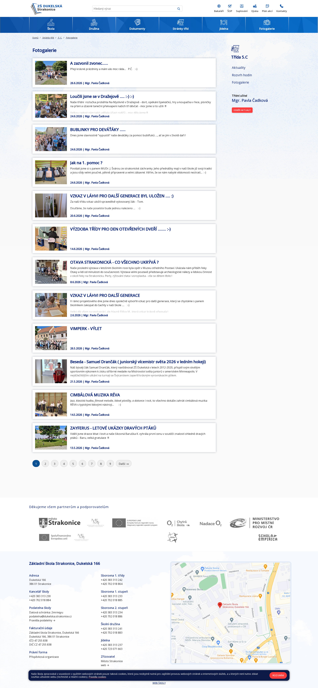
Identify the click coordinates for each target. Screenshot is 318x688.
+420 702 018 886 (111, 616)
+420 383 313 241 (111, 628)
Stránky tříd (48, 37)
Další (122, 463)
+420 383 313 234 (111, 612)
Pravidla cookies (97, 676)
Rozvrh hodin (242, 75)
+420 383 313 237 (111, 645)
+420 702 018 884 (40, 600)
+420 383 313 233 (111, 596)
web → (105, 665)
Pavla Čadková (250, 100)
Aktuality (238, 67)
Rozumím (278, 675)
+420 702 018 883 (111, 632)
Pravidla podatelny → (42, 620)
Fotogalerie (72, 37)
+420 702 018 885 (111, 600)
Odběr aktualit (242, 110)
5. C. (59, 37)
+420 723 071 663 (111, 649)
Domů (35, 37)
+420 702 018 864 (111, 584)
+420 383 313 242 (111, 580)
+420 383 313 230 (40, 596)
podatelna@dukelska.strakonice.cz (50, 616)
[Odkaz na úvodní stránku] (45, 8)
